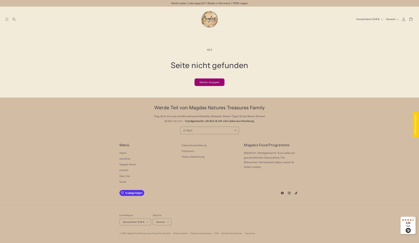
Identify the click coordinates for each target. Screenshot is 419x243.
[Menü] (414, 219)
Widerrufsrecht (180, 233)
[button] (6, 19)
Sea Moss (124, 158)
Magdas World (127, 164)
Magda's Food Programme (139, 233)
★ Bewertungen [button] (416, 124)
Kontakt (123, 170)
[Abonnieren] (235, 130)
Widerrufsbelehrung (193, 156)
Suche (123, 181)
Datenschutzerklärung (194, 145)
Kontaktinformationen (231, 233)
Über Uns (124, 176)
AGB (216, 233)
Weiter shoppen (209, 82)
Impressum (188, 151)
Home (122, 153)
